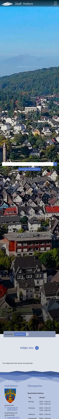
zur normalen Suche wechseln (28, 169)
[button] (55, 164)
